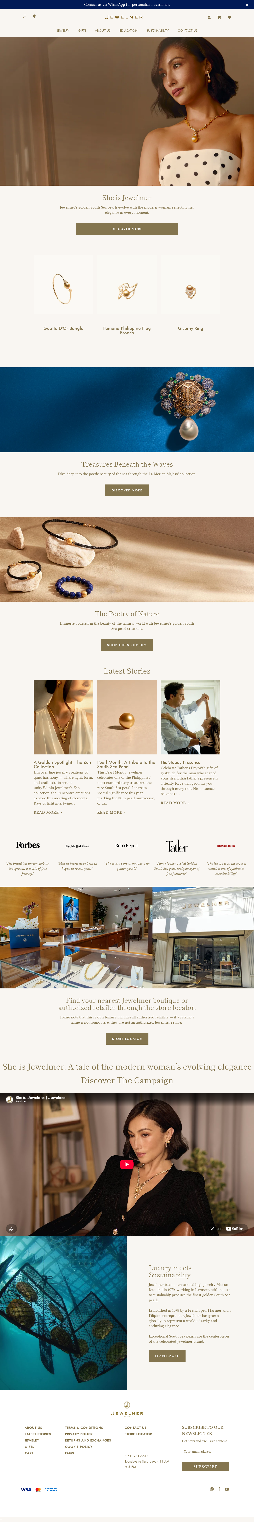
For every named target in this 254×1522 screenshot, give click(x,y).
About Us (33, 1428)
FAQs (69, 1453)
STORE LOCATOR (127, 1039)
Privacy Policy (79, 1434)
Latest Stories (38, 1434)
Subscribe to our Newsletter (202, 1430)
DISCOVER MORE (127, 229)
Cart (29, 1453)
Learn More (167, 1356)
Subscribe (205, 1467)
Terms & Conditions (84, 1428)
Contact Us (136, 1428)
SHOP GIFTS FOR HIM (127, 645)
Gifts (29, 1447)
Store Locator (138, 1434)
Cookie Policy (78, 1447)
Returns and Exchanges (88, 1440)
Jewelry (32, 1440)
